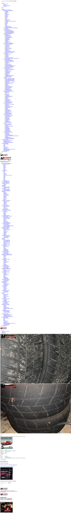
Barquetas (5, 255)
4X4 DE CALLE (7, 117)
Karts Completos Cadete (7, 240)
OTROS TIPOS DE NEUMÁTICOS (10, 51)
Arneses (5, 212)
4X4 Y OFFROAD (4, 281)
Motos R (5, 295)
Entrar (4, 4)
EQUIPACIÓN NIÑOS (8, 87)
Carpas (4, 309)
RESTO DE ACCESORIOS (9, 57)
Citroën (5, 165)
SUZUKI (6, 22)
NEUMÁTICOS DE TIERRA (6, 205)
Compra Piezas (6, 303)
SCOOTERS (7, 126)
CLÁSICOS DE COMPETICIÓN (9, 69)
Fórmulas (5, 256)
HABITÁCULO (7, 73)
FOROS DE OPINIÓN (5, 143)
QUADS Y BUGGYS (8, 116)
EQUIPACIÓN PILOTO (8, 111)
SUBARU (6, 15)
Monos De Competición (7, 217)
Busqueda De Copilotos (7, 187)
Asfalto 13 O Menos (6, 201)
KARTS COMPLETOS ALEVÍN (9, 78)
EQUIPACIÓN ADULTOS (9, 86)
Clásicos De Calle (6, 228)
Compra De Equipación (7, 226)
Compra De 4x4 (6, 291)
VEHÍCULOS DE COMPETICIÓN (8, 10)
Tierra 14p (5, 207)
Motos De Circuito (6, 294)
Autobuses (5, 306)
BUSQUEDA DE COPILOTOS (9, 31)
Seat (4, 172)
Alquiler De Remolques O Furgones (8, 308)
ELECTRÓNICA (7, 95)
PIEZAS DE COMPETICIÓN (8, 33)
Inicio (2, 330)
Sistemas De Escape (6, 195)
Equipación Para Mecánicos (7, 222)
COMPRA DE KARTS (8, 89)
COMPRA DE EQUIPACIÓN (9, 67)
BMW (6, 13)
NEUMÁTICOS (7, 74)
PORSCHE (6, 16)
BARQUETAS (7, 91)
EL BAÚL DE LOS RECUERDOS (8, 142)
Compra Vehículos (6, 266)
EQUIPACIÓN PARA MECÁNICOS (10, 65)
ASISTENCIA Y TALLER (5, 304)
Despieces (5, 299)
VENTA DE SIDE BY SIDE (9, 115)
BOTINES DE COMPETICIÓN (9, 61)
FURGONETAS (7, 134)
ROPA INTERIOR (7, 62)
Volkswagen (5, 173)
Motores (5, 192)
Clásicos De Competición (7, 229)
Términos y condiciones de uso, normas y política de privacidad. (8, 491)
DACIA (6, 24)
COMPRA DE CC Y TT (8, 112)
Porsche (5, 169)
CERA (4, 146)
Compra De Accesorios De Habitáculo (9, 225)
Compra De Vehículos (6, 311)
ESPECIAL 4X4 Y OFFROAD (8, 114)
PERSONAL (3, 185)
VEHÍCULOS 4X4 (4, 282)
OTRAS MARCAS (7, 26)
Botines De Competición (7, 218)
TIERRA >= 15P (7, 50)
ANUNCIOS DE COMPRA (6, 223)
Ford (4, 168)
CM (5, 93)
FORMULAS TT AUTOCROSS (9, 104)
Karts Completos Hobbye (7, 243)
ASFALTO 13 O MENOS (8, 44)
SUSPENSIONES (7, 39)
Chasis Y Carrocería (6, 261)
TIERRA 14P (7, 49)
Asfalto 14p (14, 450)
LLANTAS (6, 98)
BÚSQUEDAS (7, 29)
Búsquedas (5, 184)
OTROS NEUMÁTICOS (5, 209)
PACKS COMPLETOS (8, 59)
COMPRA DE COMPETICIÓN (9, 75)
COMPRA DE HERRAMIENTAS (10, 138)
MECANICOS (4, 188)
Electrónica (5, 193)
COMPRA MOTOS (8, 130)
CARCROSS (7, 103)
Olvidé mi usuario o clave (7, 5)
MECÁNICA (7, 94)
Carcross (5, 269)
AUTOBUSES (7, 133)
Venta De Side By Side (7, 283)
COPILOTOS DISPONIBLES (9, 30)
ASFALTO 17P (7, 47)
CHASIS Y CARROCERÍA (9, 96)
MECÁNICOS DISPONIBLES (9, 32)
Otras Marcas (5, 180)
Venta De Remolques (6, 307)
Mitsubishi (5, 167)
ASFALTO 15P (7, 45)
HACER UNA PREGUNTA (4, 461)
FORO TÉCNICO (6, 148)
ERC (4, 145)
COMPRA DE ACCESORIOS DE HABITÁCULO (12, 58)
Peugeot (5, 164)
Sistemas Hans (5, 221)
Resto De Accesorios (6, 215)
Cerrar (3, 3)
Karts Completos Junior (7, 241)
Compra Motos (6, 302)
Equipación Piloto (6, 278)
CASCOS (6, 63)
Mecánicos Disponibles (7, 189)
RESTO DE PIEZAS (8, 110)
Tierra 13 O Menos (6, 206)
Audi (4, 179)
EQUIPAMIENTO (7, 128)
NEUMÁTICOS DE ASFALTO (6, 200)
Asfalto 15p (5, 202)
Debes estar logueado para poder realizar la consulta (7, 466)
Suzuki (4, 176)
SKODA (6, 17)
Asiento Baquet (6, 211)
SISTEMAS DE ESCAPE (8, 37)
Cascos (4, 220)
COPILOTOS (4, 186)
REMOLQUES (7, 100)
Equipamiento (5, 300)
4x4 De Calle (5, 285)
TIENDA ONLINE (4, 151)
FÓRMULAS (7, 92)
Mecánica (5, 286)
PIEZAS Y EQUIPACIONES (6, 259)
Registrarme (5, 6)
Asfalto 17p (5, 204)
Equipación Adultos (6, 249)
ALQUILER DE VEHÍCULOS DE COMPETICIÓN (11, 27)
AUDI (6, 25)
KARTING (5, 77)
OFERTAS (6, 28)
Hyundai (5, 174)
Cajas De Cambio (6, 194)
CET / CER (5, 147)
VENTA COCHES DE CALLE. (8, 140)
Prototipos (5, 257)
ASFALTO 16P (7, 46)
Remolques (5, 244)
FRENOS (6, 40)
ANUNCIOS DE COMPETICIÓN (4, 161)
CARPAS (6, 136)
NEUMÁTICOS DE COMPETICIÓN (9, 43)
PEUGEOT (6, 11)
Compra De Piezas (6, 224)
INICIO (3, 9)
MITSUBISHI (7, 14)
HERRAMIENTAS (7, 137)
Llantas (5, 199)
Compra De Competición (7, 236)
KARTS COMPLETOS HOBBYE (10, 82)
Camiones (5, 305)
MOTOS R (6, 125)
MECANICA (7, 105)
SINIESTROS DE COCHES (7, 141)
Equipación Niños (6, 250)
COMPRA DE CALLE (8, 76)
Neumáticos (5, 234)
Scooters (5, 297)
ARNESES (6, 54)
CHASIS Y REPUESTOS (8, 83)
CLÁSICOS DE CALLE (8, 68)
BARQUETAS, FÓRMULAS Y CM (7, 254)
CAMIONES (7, 132)
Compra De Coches (6, 181)
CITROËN (6, 12)
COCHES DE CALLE (5, 139)
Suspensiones (5, 197)
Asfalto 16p (5, 203)
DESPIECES (7, 127)
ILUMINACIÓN (7, 41)
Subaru (4, 171)
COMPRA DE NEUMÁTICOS (9, 52)
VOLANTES (7, 55)
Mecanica (5, 272)
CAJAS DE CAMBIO (8, 36)
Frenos (4, 198)
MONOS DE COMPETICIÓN (9, 60)
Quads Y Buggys (6, 284)
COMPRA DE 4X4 (7, 121)
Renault (5, 166)
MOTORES (6, 34)
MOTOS (3, 292)
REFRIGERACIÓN (8, 35)
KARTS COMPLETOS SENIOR (9, 80)
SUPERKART (7, 81)
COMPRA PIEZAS (7, 131)
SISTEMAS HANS (7, 64)
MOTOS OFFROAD (8, 124)
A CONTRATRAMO (6, 150)
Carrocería (5, 231)
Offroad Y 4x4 (5, 208)
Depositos (5, 196)
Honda (4, 177)
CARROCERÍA (7, 38)
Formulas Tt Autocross (7, 270)
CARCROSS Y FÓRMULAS (6, 268)
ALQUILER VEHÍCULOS (5, 182)
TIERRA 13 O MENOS (8, 48)
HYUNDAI (6, 20)
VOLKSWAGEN (7, 19)
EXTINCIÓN (7, 56)
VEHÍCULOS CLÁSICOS (5, 227)
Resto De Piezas (6, 265)
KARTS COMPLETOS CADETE (9, 79)
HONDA (6, 23)
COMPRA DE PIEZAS (8, 42)
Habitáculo (5, 233)
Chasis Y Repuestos (6, 246)
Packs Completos (6, 216)
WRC (4, 144)
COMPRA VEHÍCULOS (8, 101)
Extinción (5, 214)
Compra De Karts (6, 252)
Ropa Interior (5, 219)
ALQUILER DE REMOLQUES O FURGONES (11, 135)
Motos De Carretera (6, 296)
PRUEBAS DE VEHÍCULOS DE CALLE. (9, 149)
